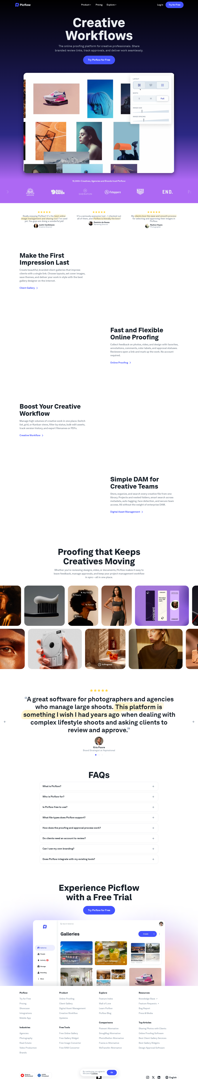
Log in (160, 4)
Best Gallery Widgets (149, 1043)
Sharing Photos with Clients (152, 1028)
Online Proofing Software (151, 1033)
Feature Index (106, 998)
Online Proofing (66, 998)
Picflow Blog (105, 1013)
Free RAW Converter (69, 1048)
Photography (26, 1038)
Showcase (25, 1008)
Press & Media (146, 1013)
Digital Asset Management (72, 1008)
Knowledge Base (147, 998)
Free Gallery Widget (69, 1038)
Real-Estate (26, 1043)
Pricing (23, 1003)
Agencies (24, 1033)
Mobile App (25, 1018)
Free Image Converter (70, 1043)
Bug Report (144, 1008)
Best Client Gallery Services (152, 1038)
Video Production (28, 1048)
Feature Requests (148, 1003)
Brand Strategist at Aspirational (99, 750)
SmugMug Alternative (110, 1033)
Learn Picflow (105, 1008)
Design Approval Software (152, 1048)
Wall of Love (105, 1003)
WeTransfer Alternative (110, 1048)
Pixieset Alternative (109, 1028)
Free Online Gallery (68, 1033)
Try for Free (174, 4)
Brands (23, 1052)
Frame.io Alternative (109, 1043)
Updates (63, 1018)
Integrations (26, 1013)
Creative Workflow (68, 1013)
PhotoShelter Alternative (111, 1038)
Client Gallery (66, 1003)
